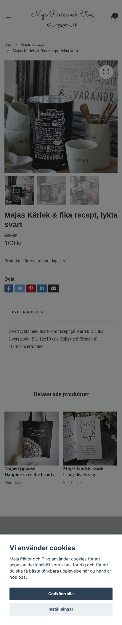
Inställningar (61, 609)
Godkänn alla (61, 593)
